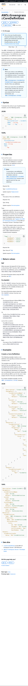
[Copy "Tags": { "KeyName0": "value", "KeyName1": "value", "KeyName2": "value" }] (24, 236)
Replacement (14, 192)
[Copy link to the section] (2, 102)
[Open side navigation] (2, 8)
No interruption (15, 205)
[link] (19, 12)
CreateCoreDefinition (9, 545)
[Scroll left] (8, 5)
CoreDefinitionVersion (11, 189)
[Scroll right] (21, 5)
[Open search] (25, 4)
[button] (6, 31)
